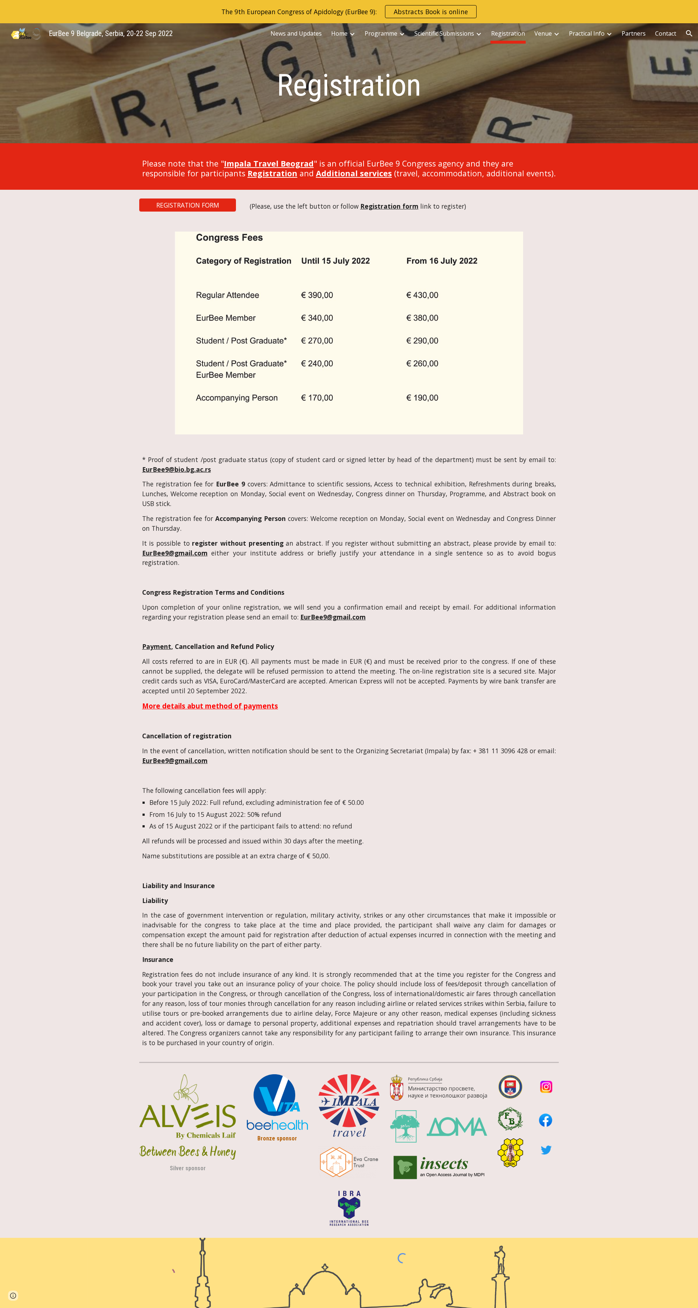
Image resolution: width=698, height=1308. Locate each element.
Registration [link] (508, 33)
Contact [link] (665, 33)
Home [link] (339, 33)
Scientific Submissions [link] (444, 33)
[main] (349, 85)
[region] (349, 11)
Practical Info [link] (587, 33)
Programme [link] (381, 33)
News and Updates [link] (296, 33)
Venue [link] (543, 33)
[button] (689, 33)
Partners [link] (634, 33)
